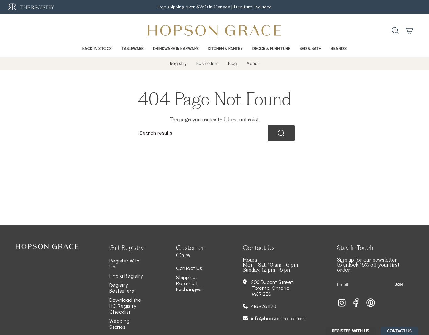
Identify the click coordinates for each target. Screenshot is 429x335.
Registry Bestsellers (121, 288)
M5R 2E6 (261, 294)
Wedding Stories (119, 324)
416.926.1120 (263, 306)
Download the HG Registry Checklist (125, 306)
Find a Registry (126, 276)
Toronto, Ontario (270, 288)
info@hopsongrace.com (278, 318)
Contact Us (189, 268)
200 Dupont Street (272, 282)
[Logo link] (30, 7)
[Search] (281, 133)
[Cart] (409, 30)
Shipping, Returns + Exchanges (188, 283)
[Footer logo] (47, 246)
